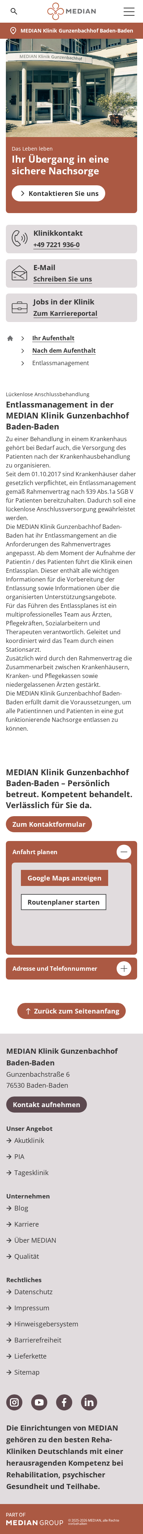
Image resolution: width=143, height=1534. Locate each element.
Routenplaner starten (63, 902)
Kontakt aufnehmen (46, 1104)
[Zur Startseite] (71, 11)
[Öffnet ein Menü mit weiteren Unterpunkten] (129, 11)
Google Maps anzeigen (64, 878)
